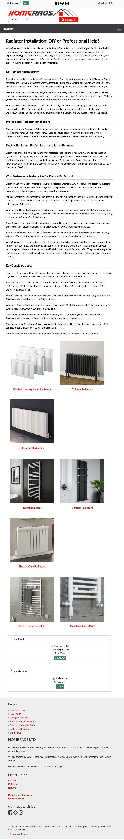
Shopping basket (61, 646)
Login (26, 3)
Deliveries (13, 784)
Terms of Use (15, 834)
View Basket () (105, 3)
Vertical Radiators (82, 507)
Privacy (26, 834)
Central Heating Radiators (23, 725)
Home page (15, 713)
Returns (12, 787)
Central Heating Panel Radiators (32, 389)
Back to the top (17, 710)
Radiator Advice (16, 798)
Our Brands (15, 732)
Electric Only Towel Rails (32, 626)
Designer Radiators (32, 447)
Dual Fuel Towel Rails (82, 626)
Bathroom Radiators (20, 729)
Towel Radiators (32, 507)
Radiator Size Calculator (20, 795)
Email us (12, 780)
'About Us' (52, 766)
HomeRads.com (34, 826)
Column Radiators (82, 389)
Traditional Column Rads (22, 721)
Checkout (60, 657)
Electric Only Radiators (32, 566)
